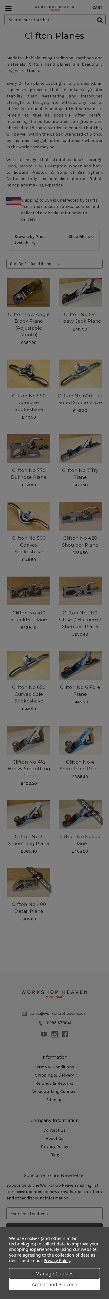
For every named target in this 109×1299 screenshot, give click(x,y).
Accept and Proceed (55, 1284)
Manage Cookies (54, 1273)
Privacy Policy (57, 1260)
